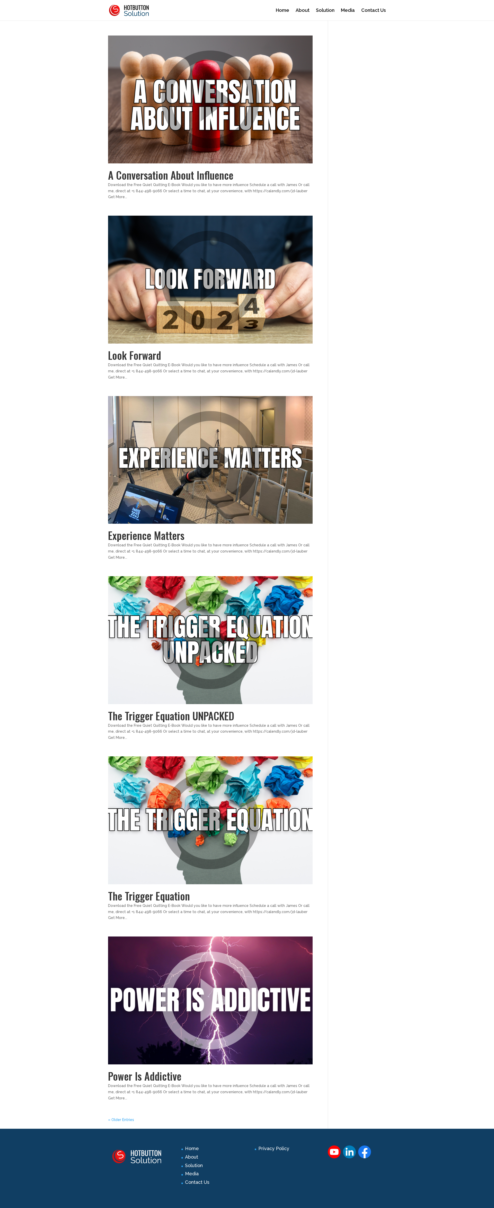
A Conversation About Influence (170, 175)
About (303, 10)
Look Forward (134, 355)
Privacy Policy (273, 1148)
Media (348, 10)
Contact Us (373, 10)
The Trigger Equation (149, 896)
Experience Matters (146, 535)
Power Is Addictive (144, 1076)
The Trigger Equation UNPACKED (171, 715)
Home (282, 10)
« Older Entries (121, 1120)
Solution (325, 10)
